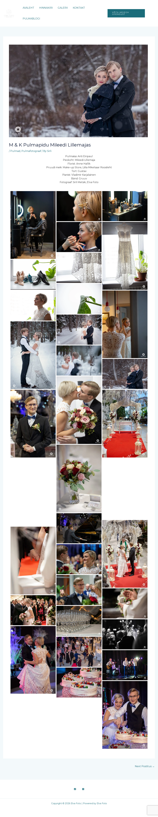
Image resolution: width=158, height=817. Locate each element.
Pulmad (15, 151)
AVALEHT (28, 7)
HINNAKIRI (46, 7)
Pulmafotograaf (31, 151)
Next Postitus (145, 766)
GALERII (63, 7)
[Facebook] (149, 11)
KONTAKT (79, 7)
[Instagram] (150, 15)
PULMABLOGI (31, 18)
